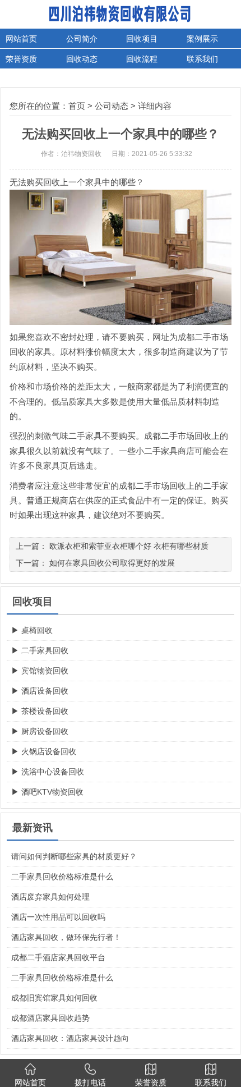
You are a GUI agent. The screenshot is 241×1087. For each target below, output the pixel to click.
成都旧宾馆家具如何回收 (54, 997)
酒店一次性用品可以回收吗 (58, 916)
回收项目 (141, 38)
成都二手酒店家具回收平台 (58, 957)
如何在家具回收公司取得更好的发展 (112, 562)
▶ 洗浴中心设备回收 (47, 771)
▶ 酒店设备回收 (39, 690)
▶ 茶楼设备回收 (39, 711)
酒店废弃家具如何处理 (50, 896)
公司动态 (111, 106)
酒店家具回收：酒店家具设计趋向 (70, 1038)
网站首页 (21, 38)
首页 (76, 106)
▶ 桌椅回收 (32, 630)
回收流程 (141, 58)
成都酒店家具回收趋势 (50, 1017)
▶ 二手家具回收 (39, 650)
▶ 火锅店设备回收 (43, 751)
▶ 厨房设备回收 (39, 731)
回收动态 (82, 58)
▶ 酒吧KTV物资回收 (47, 791)
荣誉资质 (21, 58)
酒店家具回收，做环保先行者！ (66, 937)
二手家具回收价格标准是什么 (62, 876)
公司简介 (82, 38)
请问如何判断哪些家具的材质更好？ (74, 856)
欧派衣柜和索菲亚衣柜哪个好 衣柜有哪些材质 (128, 546)
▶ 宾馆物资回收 (39, 670)
